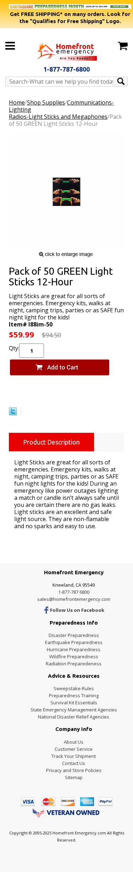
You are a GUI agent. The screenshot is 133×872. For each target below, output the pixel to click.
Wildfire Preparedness (73, 656)
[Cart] (123, 46)
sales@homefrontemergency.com (73, 599)
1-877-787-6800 (66, 69)
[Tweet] (13, 413)
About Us (73, 742)
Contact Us (73, 763)
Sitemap (74, 777)
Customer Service (74, 749)
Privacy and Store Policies (73, 770)
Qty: (14, 348)
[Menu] (10, 46)
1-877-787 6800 (73, 592)
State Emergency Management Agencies (74, 709)
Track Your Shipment (73, 756)
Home (17, 102)
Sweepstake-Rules (74, 688)
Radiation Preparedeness (73, 663)
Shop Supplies (46, 102)
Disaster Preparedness (74, 635)
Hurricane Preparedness (73, 649)
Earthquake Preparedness (73, 642)
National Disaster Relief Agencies (73, 717)
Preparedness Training (74, 695)
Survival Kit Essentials (73, 702)
